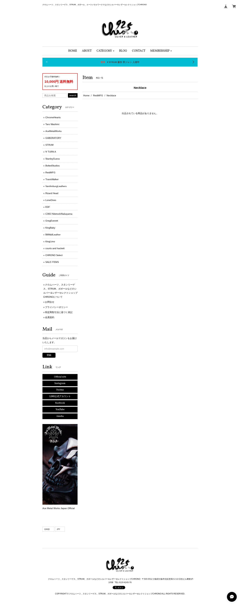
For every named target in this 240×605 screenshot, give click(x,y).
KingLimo (50, 241)
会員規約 (49, 317)
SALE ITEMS (52, 262)
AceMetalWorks (53, 131)
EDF (47, 207)
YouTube (60, 409)
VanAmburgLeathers (56, 186)
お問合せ (49, 302)
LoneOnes (50, 200)
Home (86, 95)
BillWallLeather (53, 234)
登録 (49, 355)
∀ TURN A (50, 151)
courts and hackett (54, 248)
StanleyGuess (52, 158)
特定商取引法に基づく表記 (58, 312)
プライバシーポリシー (56, 307)
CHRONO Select (54, 255)
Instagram (60, 383)
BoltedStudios (52, 165)
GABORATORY (53, 138)
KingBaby (50, 227)
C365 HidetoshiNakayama (58, 214)
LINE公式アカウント (60, 396)
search (72, 95)
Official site (60, 376)
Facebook (60, 403)
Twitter (60, 390)
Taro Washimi (52, 124)
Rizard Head (51, 193)
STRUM (49, 145)
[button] (105, 51)
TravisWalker (52, 179)
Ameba (60, 416)
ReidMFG (98, 95)
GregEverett (51, 220)
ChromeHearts (53, 117)
